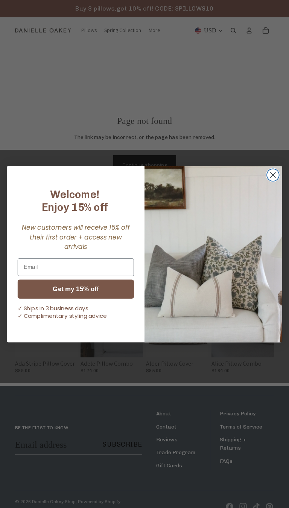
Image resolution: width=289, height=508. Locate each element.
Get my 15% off (76, 289)
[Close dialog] (273, 175)
